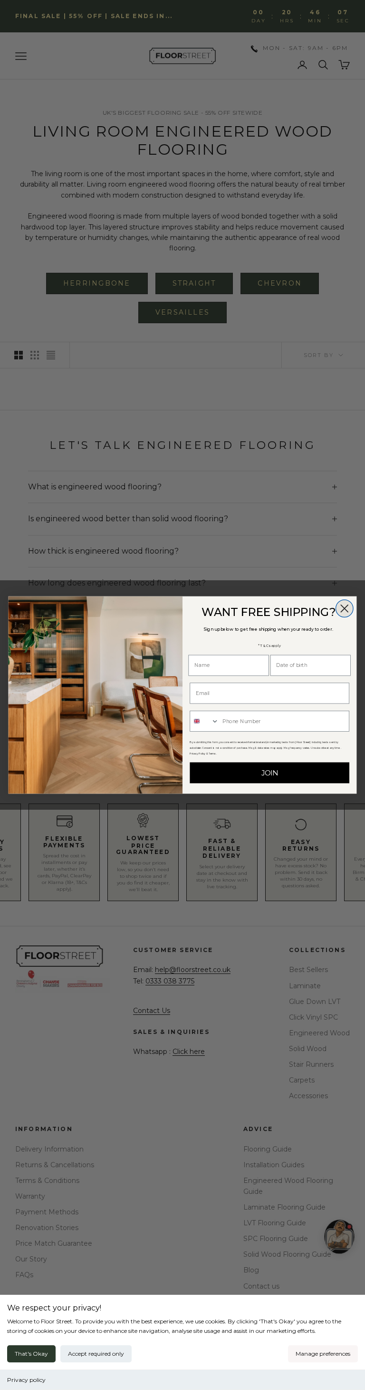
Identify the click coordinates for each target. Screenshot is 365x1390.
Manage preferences (323, 1353)
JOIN (269, 773)
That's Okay (31, 1353)
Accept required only (96, 1353)
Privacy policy (26, 1379)
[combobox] (204, 721)
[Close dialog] (344, 608)
